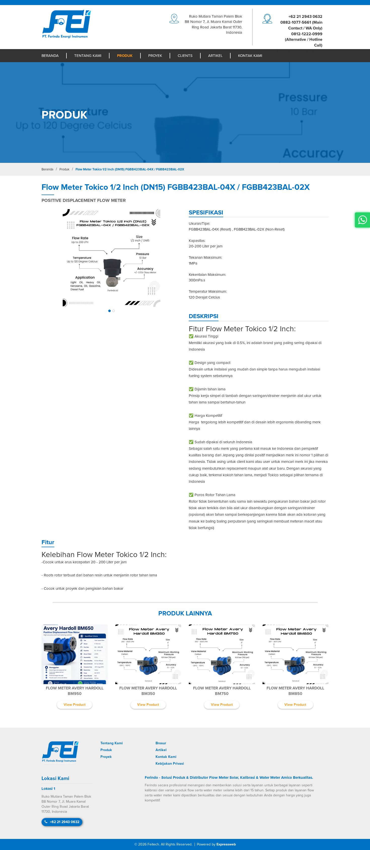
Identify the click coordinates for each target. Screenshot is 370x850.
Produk (125, 56)
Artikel (215, 56)
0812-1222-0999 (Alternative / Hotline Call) (303, 40)
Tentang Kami (87, 56)
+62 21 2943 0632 (305, 17)
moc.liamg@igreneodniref (299, 51)
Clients (185, 56)
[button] (109, 311)
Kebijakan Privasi (170, 763)
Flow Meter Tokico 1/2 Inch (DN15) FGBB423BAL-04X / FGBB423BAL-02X (130, 169)
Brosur (161, 743)
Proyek (155, 56)
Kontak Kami (250, 56)
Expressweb (226, 844)
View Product (75, 705)
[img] (111, 258)
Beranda (50, 56)
